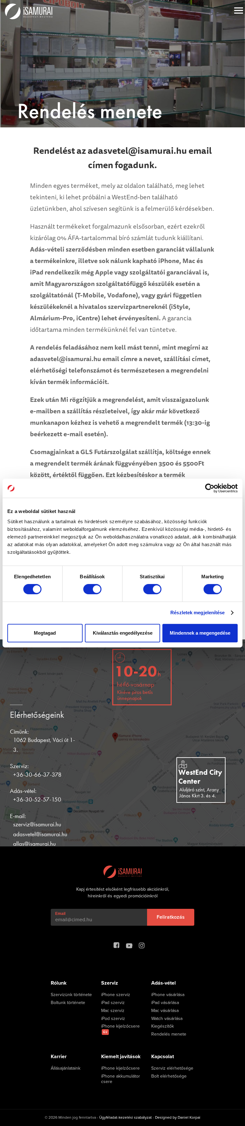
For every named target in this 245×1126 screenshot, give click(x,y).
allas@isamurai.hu (34, 844)
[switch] (92, 589)
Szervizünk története (71, 994)
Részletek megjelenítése (197, 612)
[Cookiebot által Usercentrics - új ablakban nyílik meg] (210, 488)
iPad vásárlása (165, 1002)
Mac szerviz (112, 1010)
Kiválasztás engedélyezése (122, 633)
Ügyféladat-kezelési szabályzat (125, 1117)
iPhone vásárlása (167, 994)
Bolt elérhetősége (169, 1076)
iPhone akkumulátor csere (120, 1079)
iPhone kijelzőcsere (120, 1029)
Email (60, 914)
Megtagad (45, 633)
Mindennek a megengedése (200, 633)
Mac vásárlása (165, 1010)
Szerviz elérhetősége (172, 1068)
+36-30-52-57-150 (37, 799)
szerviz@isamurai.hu (37, 824)
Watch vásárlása (166, 1018)
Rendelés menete (168, 1034)
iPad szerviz (113, 1002)
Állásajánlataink (65, 1068)
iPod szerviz (113, 1018)
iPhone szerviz (115, 994)
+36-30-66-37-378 (37, 775)
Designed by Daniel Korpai (177, 1117)
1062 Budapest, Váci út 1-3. (44, 744)
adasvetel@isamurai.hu (40, 834)
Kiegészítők (162, 1026)
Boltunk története (68, 1002)
